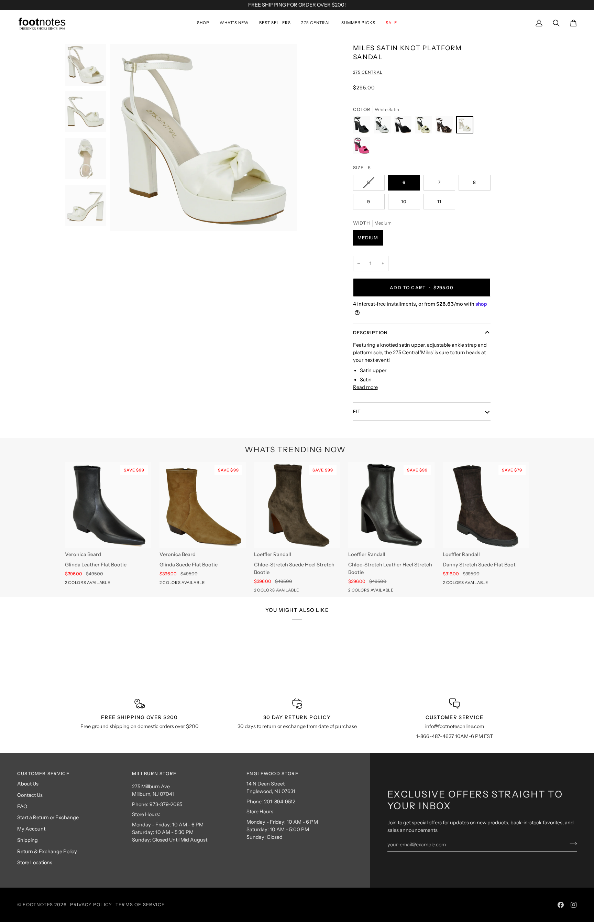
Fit (357, 411)
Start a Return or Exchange (48, 817)
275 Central (368, 72)
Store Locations (34, 862)
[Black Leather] (69, 583)
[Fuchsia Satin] (361, 147)
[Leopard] (446, 126)
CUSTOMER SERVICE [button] (43, 773)
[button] (203, 23)
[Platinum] (425, 126)
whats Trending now (295, 449)
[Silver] (384, 126)
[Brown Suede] (270, 591)
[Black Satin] (363, 126)
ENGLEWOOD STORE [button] (272, 773)
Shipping (27, 840)
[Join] (571, 843)
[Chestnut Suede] (81, 583)
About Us (27, 784)
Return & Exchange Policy (47, 851)
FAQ (22, 806)
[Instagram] (574, 905)
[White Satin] (466, 126)
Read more (365, 387)
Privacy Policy (91, 904)
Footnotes (38, 904)
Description (370, 332)
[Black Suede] (404, 126)
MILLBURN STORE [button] (154, 773)
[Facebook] (561, 905)
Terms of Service (140, 904)
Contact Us (30, 795)
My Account (31, 829)
